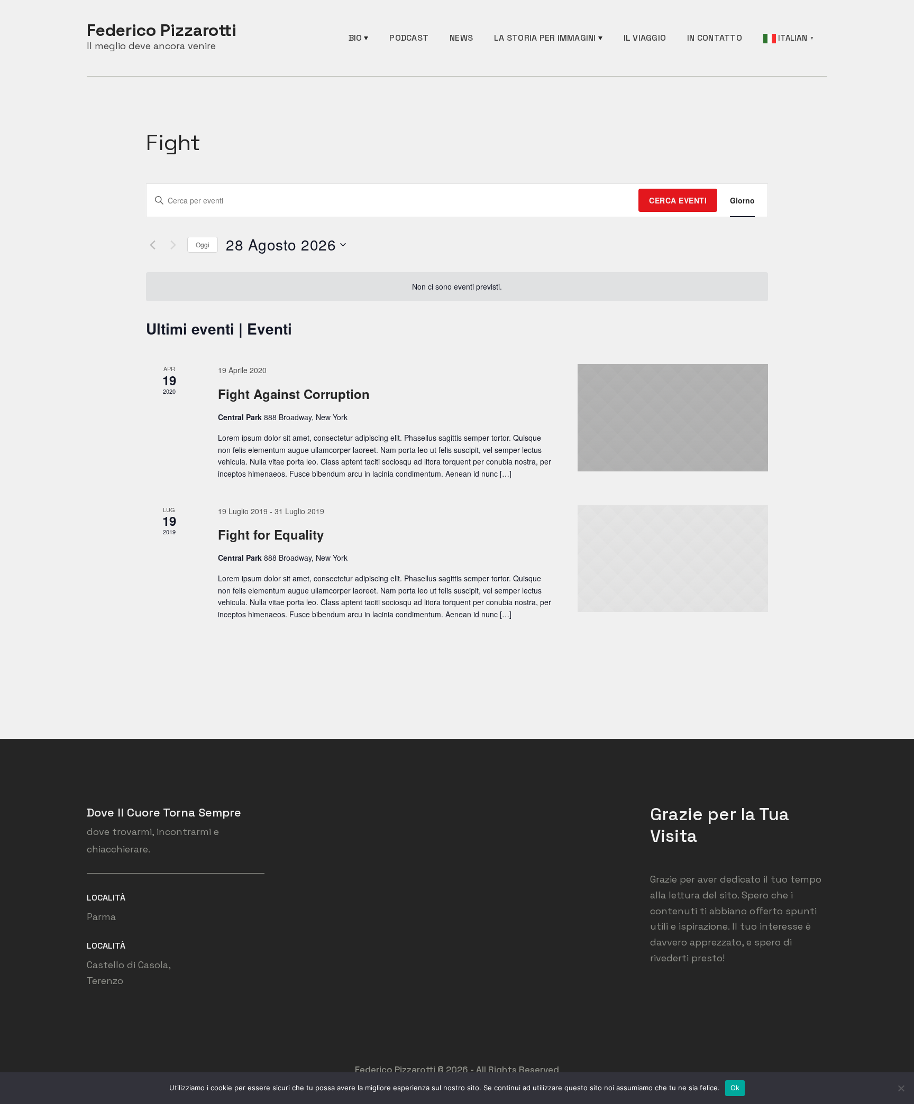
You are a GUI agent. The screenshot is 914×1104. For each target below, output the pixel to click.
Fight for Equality (271, 534)
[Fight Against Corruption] (673, 417)
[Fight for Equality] (673, 559)
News (461, 37)
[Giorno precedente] (152, 244)
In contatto (714, 37)
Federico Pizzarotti (161, 30)
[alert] (457, 286)
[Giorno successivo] (173, 244)
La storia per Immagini (545, 37)
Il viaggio (645, 37)
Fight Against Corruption (294, 394)
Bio (355, 37)
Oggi (202, 244)
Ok (735, 1087)
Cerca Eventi (678, 200)
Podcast (408, 37)
